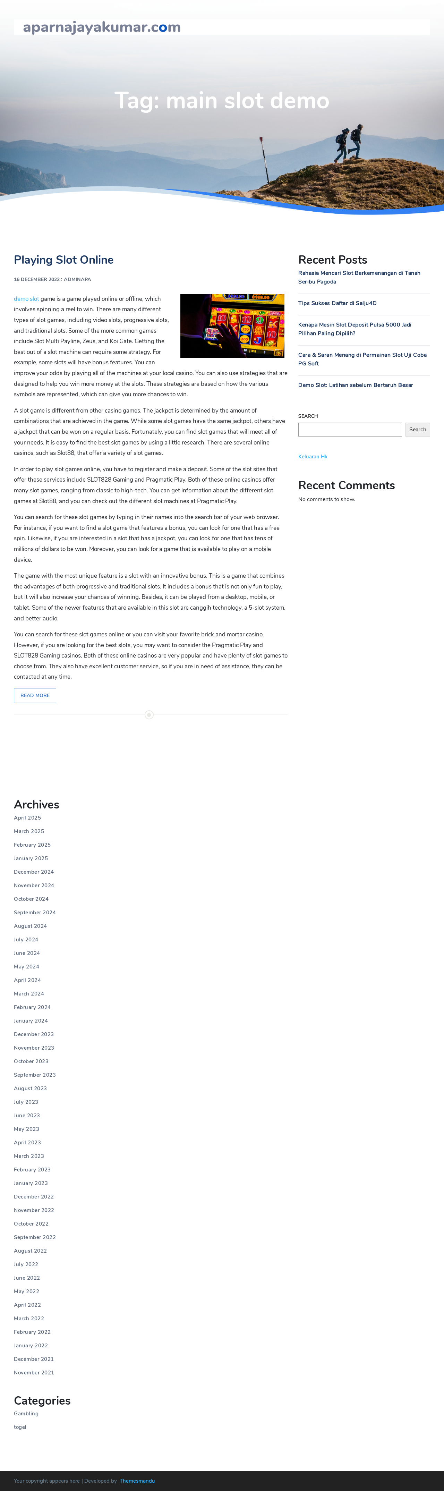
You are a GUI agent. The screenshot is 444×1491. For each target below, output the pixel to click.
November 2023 (34, 1047)
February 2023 (32, 1169)
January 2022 (31, 1345)
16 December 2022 (37, 279)
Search (308, 416)
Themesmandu (137, 1480)
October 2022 (31, 1223)
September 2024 (35, 912)
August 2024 (30, 926)
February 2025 (32, 844)
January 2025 (31, 858)
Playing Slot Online (64, 260)
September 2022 (35, 1237)
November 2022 (34, 1210)
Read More (35, 695)
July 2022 (26, 1264)
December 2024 (34, 872)
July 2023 (26, 1102)
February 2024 (32, 1007)
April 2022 (27, 1305)
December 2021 (34, 1359)
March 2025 (29, 831)
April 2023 (27, 1142)
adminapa (77, 279)
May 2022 (26, 1291)
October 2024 (31, 899)
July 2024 (26, 939)
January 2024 (31, 1020)
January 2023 (31, 1183)
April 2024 (27, 980)
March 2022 (29, 1318)
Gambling (26, 1413)
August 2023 (30, 1088)
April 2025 (27, 817)
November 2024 (34, 885)
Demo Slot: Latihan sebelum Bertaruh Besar (355, 385)
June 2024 (27, 953)
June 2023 (27, 1115)
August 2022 (30, 1250)
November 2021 (34, 1372)
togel (20, 1427)
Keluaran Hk (312, 456)
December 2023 (34, 1034)
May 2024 (26, 966)
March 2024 (29, 993)
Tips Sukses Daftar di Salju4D (337, 303)
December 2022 (34, 1196)
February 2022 (32, 1332)
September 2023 (35, 1074)
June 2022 (27, 1277)
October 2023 (31, 1061)
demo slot (26, 299)
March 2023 (29, 1156)
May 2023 (26, 1129)
